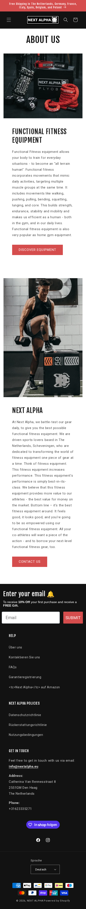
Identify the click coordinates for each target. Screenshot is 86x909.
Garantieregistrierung (25, 677)
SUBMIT (73, 617)
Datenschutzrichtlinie (25, 715)
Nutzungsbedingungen (26, 735)
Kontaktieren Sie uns (24, 657)
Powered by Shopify (57, 900)
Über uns (15, 647)
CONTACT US (30, 562)
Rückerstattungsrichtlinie (28, 725)
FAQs (13, 667)
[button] (9, 20)
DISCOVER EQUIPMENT (37, 250)
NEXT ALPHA (35, 900)
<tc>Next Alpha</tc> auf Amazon (34, 687)
